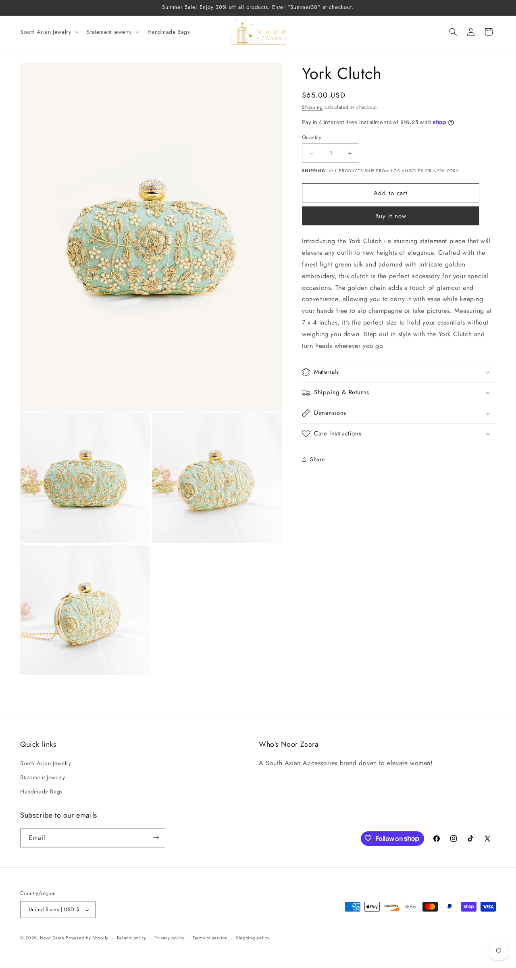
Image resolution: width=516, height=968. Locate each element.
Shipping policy (253, 938)
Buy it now (390, 216)
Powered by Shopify (87, 938)
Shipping (312, 107)
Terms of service (210, 938)
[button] (48, 31)
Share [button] (317, 459)
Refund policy (131, 938)
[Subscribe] (156, 837)
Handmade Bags (41, 791)
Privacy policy (169, 938)
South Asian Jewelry (45, 763)
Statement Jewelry (42, 777)
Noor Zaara (52, 938)
